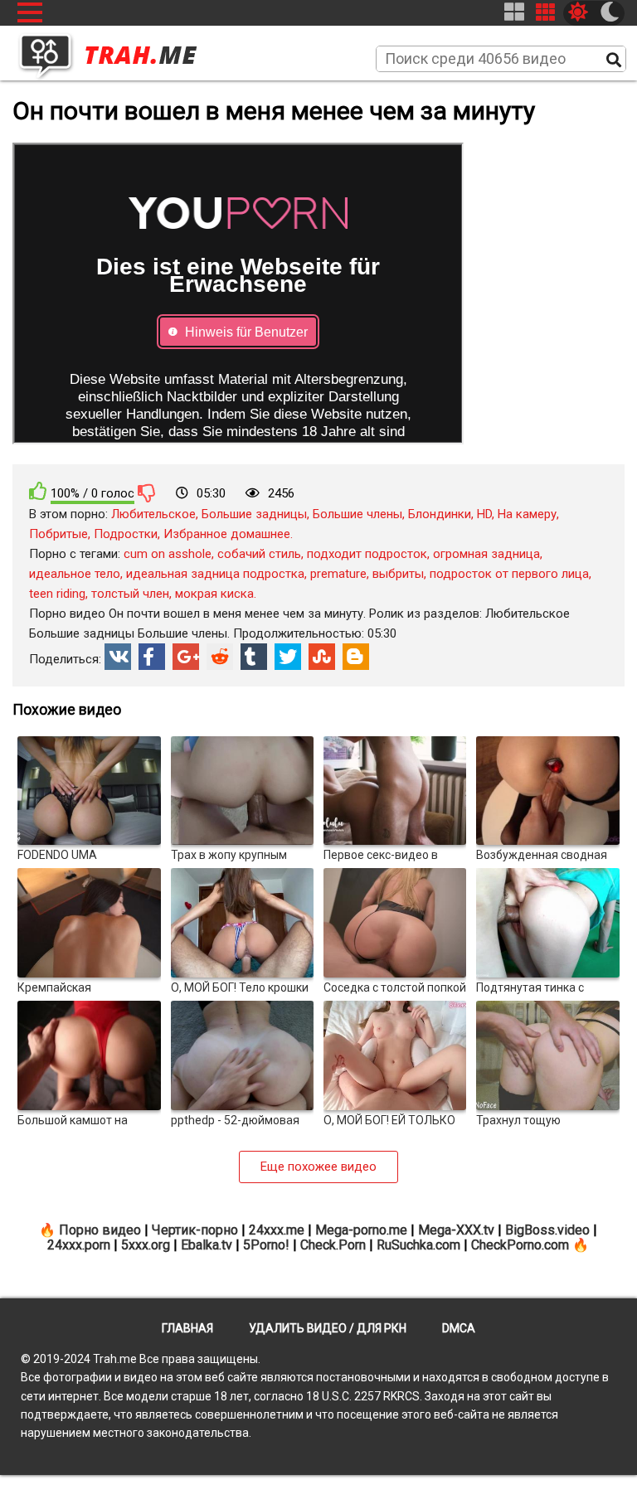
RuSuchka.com (418, 1245)
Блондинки (439, 514)
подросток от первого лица (509, 573)
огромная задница (486, 553)
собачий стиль (259, 553)
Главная (187, 1328)
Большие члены (357, 514)
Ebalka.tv (206, 1245)
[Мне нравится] (38, 491)
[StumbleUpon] (322, 656)
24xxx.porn (78, 1245)
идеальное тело (74, 573)
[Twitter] (288, 656)
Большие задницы (254, 514)
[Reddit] (220, 656)
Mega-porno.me (361, 1230)
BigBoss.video (547, 1230)
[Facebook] (152, 656)
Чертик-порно (195, 1230)
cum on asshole (168, 553)
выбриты (398, 573)
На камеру (527, 514)
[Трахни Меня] (116, 50)
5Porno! (266, 1245)
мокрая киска (214, 593)
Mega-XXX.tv (456, 1230)
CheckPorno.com (520, 1245)
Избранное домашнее (226, 533)
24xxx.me (276, 1230)
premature (338, 573)
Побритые (58, 533)
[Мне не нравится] (147, 492)
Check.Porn (333, 1245)
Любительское (153, 514)
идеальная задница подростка (215, 573)
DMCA (458, 1328)
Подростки (126, 533)
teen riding (57, 593)
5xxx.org (145, 1245)
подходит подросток (367, 553)
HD (484, 514)
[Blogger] (356, 656)
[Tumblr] (254, 656)
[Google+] (186, 656)
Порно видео (100, 1230)
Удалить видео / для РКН (327, 1328)
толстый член (130, 593)
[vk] (118, 656)
